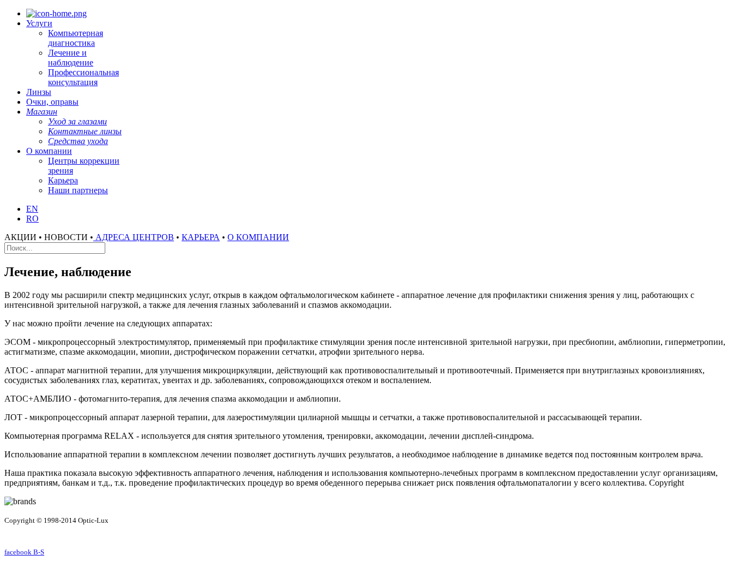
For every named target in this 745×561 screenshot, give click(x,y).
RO (32, 218)
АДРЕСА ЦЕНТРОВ (133, 237)
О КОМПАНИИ (258, 237)
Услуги (39, 23)
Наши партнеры (78, 190)
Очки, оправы (52, 101)
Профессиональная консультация (83, 77)
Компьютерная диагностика (75, 37)
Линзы (38, 92)
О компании (49, 151)
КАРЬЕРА (201, 237)
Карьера (63, 180)
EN (32, 208)
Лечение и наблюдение (70, 57)
